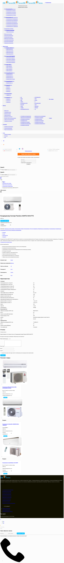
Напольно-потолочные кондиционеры (8, 503)
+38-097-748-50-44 (8, 149)
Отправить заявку (20, 533)
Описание (4, 232)
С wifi (11, 275)
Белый (12, 260)
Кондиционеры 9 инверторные (7, 186)
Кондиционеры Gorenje (19, 228)
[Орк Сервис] (22, 3)
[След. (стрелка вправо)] (1, 528)
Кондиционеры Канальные (6, 492)
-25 (11, 266)
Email (1, 350)
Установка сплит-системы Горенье (6, 242)
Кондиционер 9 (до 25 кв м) (5, 230)
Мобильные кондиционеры (6, 497)
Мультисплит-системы (6, 501)
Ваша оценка (2, 338)
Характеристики (5, 235)
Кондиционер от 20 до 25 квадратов (31, 228)
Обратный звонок (28, 151)
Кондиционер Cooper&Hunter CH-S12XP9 (10, 462)
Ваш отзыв (2, 346)
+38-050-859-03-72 (8, 150)
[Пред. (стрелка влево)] (0, 528)
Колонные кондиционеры (6, 498)
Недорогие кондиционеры (16, 230)
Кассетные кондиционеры (6, 494)
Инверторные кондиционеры (7, 184)
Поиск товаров (4, 169)
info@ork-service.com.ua (52, 150)
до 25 (11, 269)
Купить (5, 397)
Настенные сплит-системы (6, 183)
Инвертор (12, 263)
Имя (1, 348)
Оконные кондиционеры (6, 500)
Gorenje (12, 272)
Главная (3, 181)
